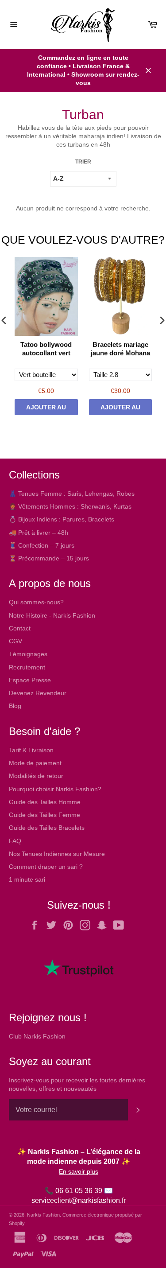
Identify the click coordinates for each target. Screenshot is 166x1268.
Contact (20, 628)
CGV (15, 641)
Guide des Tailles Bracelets (47, 827)
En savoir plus (78, 1171)
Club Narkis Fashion (37, 1036)
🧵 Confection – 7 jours (41, 545)
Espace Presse (30, 680)
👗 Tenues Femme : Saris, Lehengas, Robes (72, 493)
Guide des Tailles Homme (45, 801)
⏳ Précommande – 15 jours (49, 558)
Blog (15, 705)
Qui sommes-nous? (36, 602)
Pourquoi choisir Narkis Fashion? (55, 789)
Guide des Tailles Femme (44, 814)
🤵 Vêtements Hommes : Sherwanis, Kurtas (70, 506)
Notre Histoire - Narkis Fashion (52, 615)
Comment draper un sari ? (46, 866)
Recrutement (27, 667)
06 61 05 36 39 (78, 1190)
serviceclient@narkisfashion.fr (78, 1200)
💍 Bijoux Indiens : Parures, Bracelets (61, 519)
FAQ (15, 840)
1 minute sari (27, 879)
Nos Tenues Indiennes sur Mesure (57, 853)
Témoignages (28, 653)
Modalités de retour (36, 775)
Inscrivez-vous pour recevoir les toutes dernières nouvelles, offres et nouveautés (77, 1084)
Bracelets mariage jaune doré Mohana (120, 349)
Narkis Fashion (43, 1214)
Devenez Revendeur (37, 692)
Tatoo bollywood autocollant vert (46, 349)
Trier (83, 162)
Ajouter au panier (46, 409)
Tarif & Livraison (31, 750)
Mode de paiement (35, 762)
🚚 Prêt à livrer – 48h (38, 532)
